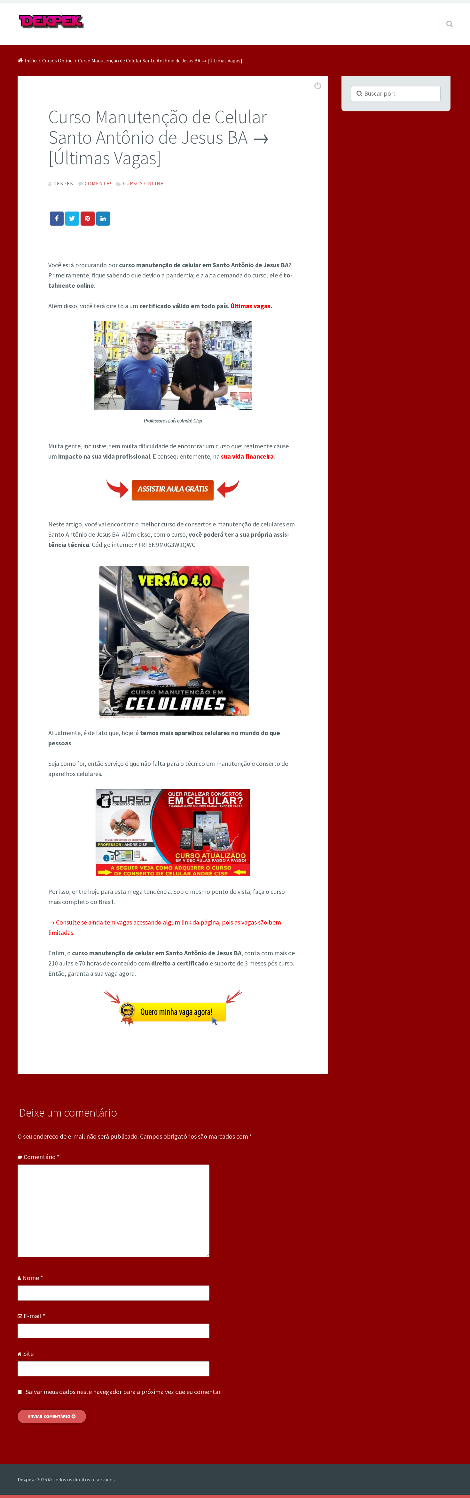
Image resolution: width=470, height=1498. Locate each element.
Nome (32, 1278)
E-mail (34, 1316)
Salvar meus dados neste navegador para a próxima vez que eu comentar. (124, 1392)
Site (28, 1354)
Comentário (41, 1157)
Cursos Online (143, 183)
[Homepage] (52, 21)
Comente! (98, 183)
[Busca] (444, 15)
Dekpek (26, 1479)
